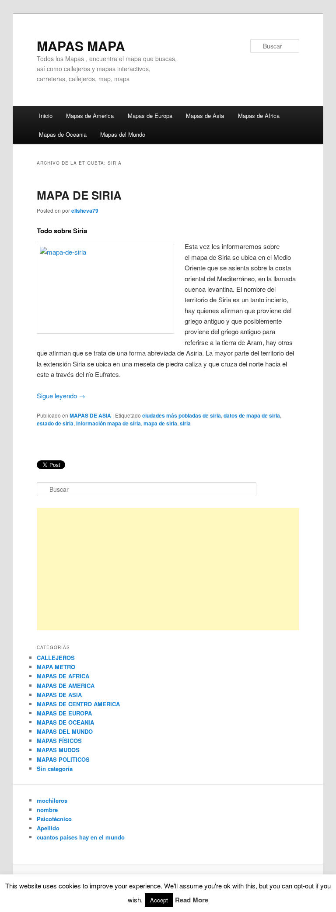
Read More (191, 900)
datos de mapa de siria (252, 415)
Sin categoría (55, 768)
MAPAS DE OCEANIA (65, 722)
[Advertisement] (168, 569)
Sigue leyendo (61, 395)
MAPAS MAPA (81, 45)
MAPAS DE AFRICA (63, 676)
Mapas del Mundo (122, 134)
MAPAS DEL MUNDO (65, 731)
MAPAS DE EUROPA (64, 713)
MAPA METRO (56, 667)
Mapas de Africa (259, 115)
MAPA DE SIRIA (79, 195)
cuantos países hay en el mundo (81, 837)
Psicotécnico (54, 819)
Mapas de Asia (205, 115)
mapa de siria (160, 423)
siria (185, 423)
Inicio (45, 115)
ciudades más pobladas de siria (181, 415)
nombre (47, 809)
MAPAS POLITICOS (63, 759)
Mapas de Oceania (63, 134)
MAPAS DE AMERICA (65, 685)
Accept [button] (159, 900)
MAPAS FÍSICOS (59, 740)
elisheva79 (84, 210)
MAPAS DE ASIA (90, 415)
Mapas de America (90, 115)
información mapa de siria (108, 423)
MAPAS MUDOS (58, 750)
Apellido (48, 828)
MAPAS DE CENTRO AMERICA (78, 704)
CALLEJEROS (56, 657)
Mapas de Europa (150, 115)
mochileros (52, 800)
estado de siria (55, 423)
